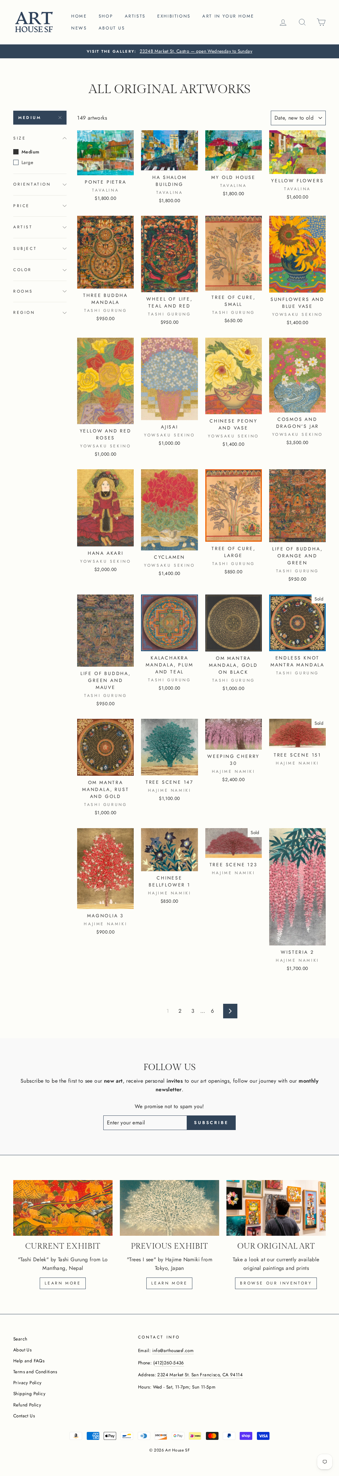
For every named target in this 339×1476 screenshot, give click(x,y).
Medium (29, 118)
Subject (25, 249)
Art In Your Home (228, 16)
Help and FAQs (28, 1360)
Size (19, 138)
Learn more (63, 1283)
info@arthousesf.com (173, 1350)
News (79, 28)
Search (20, 1338)
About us (112, 28)
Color (22, 270)
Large (27, 162)
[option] (169, 51)
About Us (22, 1349)
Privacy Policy (27, 1382)
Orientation (32, 184)
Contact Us (24, 1415)
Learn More (169, 1283)
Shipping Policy (29, 1393)
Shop (106, 16)
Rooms (23, 291)
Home (79, 16)
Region (24, 312)
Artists (135, 16)
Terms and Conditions (35, 1371)
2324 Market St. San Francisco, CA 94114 (200, 1374)
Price (21, 206)
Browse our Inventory (276, 1283)
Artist (23, 227)
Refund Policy (27, 1404)
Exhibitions (174, 16)
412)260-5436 (169, 1362)
